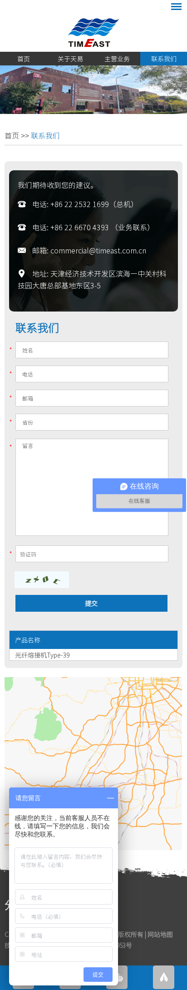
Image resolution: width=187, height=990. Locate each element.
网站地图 (160, 934)
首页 (23, 58)
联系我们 (164, 58)
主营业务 (117, 58)
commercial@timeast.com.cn (98, 250)
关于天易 (70, 58)
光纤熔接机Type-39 (42, 654)
